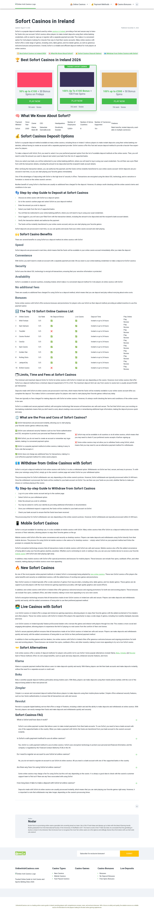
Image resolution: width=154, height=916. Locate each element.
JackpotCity (23, 363)
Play (125, 319)
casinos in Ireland (58, 31)
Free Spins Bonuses (107, 879)
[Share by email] (137, 806)
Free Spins (79, 93)
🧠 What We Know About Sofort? (61, 53)
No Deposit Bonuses (107, 876)
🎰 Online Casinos (77, 4)
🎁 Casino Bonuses (123, 4)
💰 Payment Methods (100, 4)
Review (126, 322)
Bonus (46, 91)
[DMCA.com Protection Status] (20, 853)
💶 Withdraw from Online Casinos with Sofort (121, 53)
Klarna (34, 127)
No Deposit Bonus (57, 317)
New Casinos (59, 873)
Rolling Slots (23, 357)
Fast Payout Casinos (61, 879)
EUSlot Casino (24, 368)
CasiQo (21, 342)
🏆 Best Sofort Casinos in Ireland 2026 (31, 53)
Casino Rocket (24, 336)
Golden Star (23, 352)
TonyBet (22, 331)
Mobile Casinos (60, 876)
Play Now (34, 101)
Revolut (132, 653)
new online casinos (98, 574)
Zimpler (123, 653)
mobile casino (20, 554)
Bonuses (103, 873)
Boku (118, 653)
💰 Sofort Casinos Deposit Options (88, 53)
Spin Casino (23, 347)
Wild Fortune (23, 321)
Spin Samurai (24, 326)
